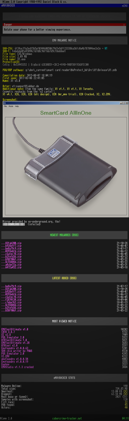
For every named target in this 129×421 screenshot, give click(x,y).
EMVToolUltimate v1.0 (14, 329)
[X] (125, 391)
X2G (17, 94)
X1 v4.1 (7, 94)
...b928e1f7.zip (11, 246)
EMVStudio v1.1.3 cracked (17, 367)
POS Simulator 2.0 (12, 337)
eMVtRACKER (8, 5)
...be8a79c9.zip (11, 248)
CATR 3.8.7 (8, 332)
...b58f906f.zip (11, 259)
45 (126, 404)
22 (126, 402)
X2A (23, 94)
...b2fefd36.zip (11, 256)
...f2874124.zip (11, 299)
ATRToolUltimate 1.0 (14, 340)
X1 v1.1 (59, 89)
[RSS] (75, 235)
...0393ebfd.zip (11, 251)
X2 (98, 94)
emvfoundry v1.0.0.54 (14, 359)
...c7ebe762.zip (11, 302)
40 (126, 407)
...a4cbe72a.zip (11, 264)
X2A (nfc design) (39, 94)
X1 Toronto (86, 89)
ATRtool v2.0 (9, 345)
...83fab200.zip (11, 243)
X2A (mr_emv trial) (64, 94)
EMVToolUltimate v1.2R (15, 343)
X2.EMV (106, 94)
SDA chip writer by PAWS (16, 351)
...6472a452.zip (11, 267)
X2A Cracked (86, 94)
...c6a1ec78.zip (11, 254)
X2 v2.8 (6, 334)
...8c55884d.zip (11, 262)
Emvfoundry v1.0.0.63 (14, 348)
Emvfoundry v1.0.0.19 (14, 361)
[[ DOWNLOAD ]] (13, 224)
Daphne (5, 364)
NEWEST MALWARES (60, 235)
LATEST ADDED (60, 278)
